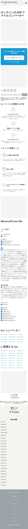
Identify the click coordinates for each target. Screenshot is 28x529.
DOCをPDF (3, 471)
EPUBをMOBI (4, 432)
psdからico (12, 358)
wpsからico (20, 362)
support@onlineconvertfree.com (14, 524)
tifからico (19, 365)
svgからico (3, 360)
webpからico (4, 367)
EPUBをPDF (4, 430)
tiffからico (19, 360)
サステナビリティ (14, 517)
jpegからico (12, 353)
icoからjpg (19, 341)
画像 (14, 7)
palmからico (20, 353)
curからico (11, 350)
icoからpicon (20, 336)
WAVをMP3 (3, 424)
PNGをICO (3, 485)
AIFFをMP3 (3, 446)
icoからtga (20, 339)
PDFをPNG (3, 479)
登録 (18, 62)
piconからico (12, 355)
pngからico (4, 358)
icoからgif (19, 334)
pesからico (3, 355)
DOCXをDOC (4, 468)
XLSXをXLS (3, 465)
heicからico (12, 367)
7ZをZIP (3, 421)
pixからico (19, 355)
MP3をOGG (3, 441)
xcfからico (3, 362)
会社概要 (14, 496)
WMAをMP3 (3, 435)
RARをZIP (3, 438)
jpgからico (11, 365)
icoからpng (4, 339)
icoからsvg (12, 339)
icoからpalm (12, 336)
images (4, 236)
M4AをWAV (3, 443)
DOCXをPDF (4, 474)
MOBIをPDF (4, 449)
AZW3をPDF (4, 454)
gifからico (3, 353)
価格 (14, 514)
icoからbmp (4, 334)
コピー (24, 94)
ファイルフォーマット (14, 499)
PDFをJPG (3, 476)
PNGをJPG (3, 457)
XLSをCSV (3, 463)
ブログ (14, 521)
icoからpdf (11, 341)
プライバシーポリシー (14, 503)
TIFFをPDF (3, 482)
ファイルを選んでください (14, 58)
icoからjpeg (4, 336)
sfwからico (20, 358)
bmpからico (4, 350)
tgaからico (11, 360)
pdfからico (11, 362)
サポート (14, 507)
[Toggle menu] (26, 3)
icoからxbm (4, 341)
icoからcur (11, 334)
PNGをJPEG (4, 460)
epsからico (3, 365)
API (14, 510)
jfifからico (19, 367)
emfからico (20, 350)
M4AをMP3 (3, 427)
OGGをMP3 (3, 452)
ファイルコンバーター (6, 7)
